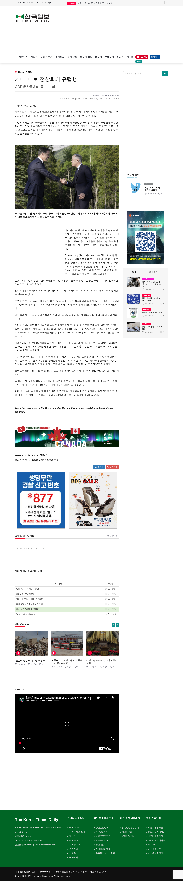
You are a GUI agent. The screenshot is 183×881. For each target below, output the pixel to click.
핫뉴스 (34, 57)
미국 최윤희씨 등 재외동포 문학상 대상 (95, 3)
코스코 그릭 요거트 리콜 (152, 312)
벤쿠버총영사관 (155, 836)
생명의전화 (127, 832)
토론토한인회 (102, 840)
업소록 (130, 57)
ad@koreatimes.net (45, 845)
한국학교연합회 (103, 836)
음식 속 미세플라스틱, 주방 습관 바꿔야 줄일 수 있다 (152, 284)
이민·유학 (72, 57)
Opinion (149, 184)
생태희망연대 (128, 836)
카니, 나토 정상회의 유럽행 (27, 609)
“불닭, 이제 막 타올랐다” (26, 614)
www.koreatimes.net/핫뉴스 (31, 455)
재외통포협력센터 (156, 853)
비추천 (113, 467)
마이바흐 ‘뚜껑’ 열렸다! (25, 594)
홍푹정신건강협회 (130, 827)
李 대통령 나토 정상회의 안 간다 (29, 604)
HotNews (146, 295)
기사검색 (155, 57)
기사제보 (48, 3)
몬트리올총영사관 (156, 832)
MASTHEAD (28, 3)
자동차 (98, 57)
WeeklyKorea (148, 279)
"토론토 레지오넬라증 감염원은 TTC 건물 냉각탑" (66, 661)
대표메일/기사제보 (23, 836)
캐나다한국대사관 (156, 840)
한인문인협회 (102, 827)
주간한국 (59, 57)
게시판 (120, 57)
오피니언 (109, 57)
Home (21, 72)
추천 (100, 467)
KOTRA (151, 844)
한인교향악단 (102, 832)
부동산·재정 (86, 57)
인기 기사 (136, 272)
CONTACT (39, 3)
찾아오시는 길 (76, 857)
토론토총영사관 (155, 827)
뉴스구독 (143, 57)
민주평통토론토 (155, 849)
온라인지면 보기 (77, 832)
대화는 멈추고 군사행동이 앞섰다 (30, 599)
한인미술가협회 (103, 849)
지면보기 (23, 57)
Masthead (74, 827)
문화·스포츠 (46, 57)
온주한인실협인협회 (105, 853)
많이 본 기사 (154, 272)
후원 (139, 61)
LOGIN (18, 3)
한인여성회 (101, 844)
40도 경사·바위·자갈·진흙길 (27, 589)
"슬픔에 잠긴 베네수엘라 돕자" (30, 660)
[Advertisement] (111, 30)
